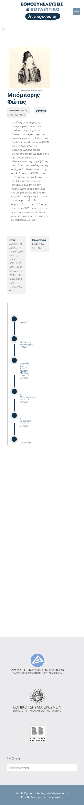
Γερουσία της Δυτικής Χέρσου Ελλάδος (24, 368)
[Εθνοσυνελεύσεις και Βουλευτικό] (42, 11)
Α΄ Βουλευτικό (25, 420)
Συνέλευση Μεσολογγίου (26, 343)
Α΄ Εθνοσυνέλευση (28, 396)
